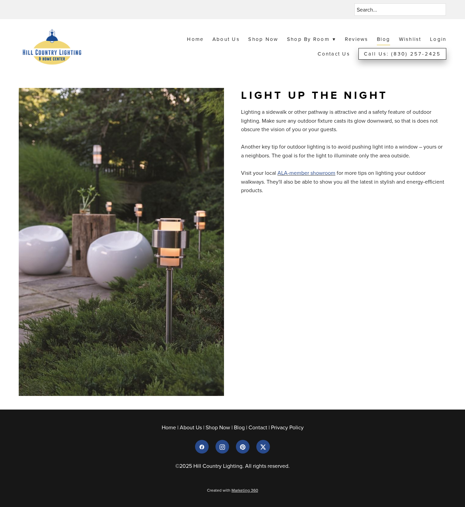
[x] (263, 447)
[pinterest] (243, 447)
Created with (232, 490)
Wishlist (410, 39)
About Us (226, 39)
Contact (257, 427)
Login (438, 39)
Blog (383, 39)
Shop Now (263, 39)
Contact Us (334, 53)
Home (195, 39)
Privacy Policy (287, 427)
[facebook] (202, 447)
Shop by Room (311, 39)
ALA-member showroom (306, 172)
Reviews (356, 39)
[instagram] (222, 447)
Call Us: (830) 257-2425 (402, 53)
